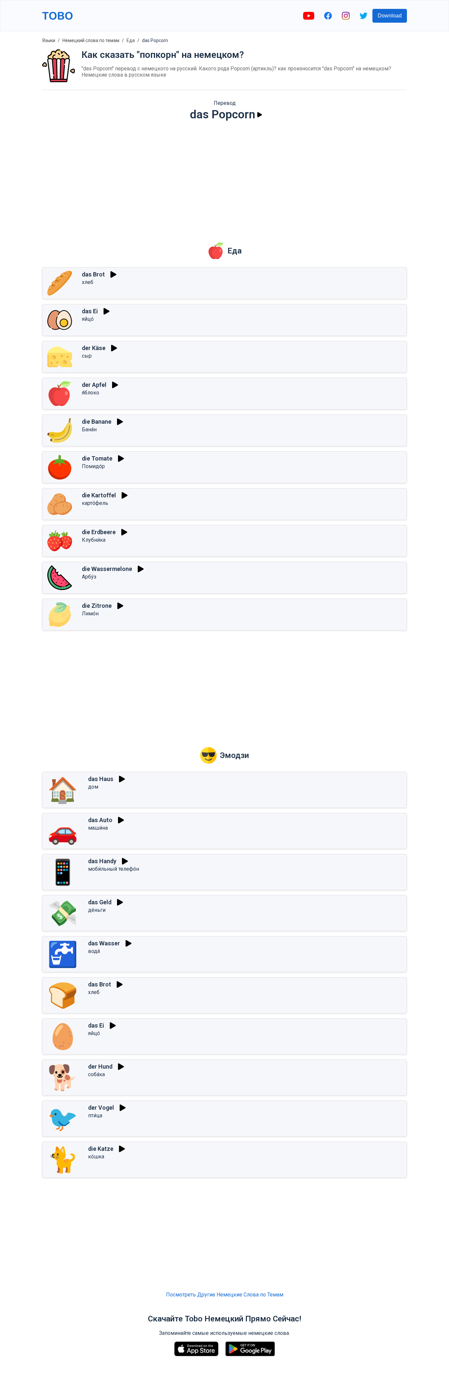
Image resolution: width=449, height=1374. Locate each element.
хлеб (87, 282)
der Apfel (94, 384)
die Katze (100, 1148)
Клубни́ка (94, 540)
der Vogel (101, 1107)
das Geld (99, 902)
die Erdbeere (99, 532)
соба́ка (96, 1074)
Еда (131, 40)
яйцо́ (88, 319)
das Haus (100, 778)
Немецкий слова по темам (90, 40)
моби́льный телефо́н (113, 869)
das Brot (93, 274)
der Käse (94, 347)
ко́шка (96, 1156)
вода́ (94, 951)
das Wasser (104, 943)
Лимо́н (90, 613)
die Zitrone (97, 605)
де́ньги (97, 910)
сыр (87, 356)
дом (93, 787)
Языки (48, 40)
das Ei (90, 311)
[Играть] (259, 115)
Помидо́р (93, 466)
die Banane (96, 421)
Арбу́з (89, 577)
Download (390, 15)
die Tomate (97, 458)
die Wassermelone (107, 568)
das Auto (100, 820)
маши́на (98, 828)
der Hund (100, 1066)
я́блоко (90, 393)
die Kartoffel (99, 495)
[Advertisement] (224, 177)
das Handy (102, 861)
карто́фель (95, 503)
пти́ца (95, 1115)
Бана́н (89, 429)
